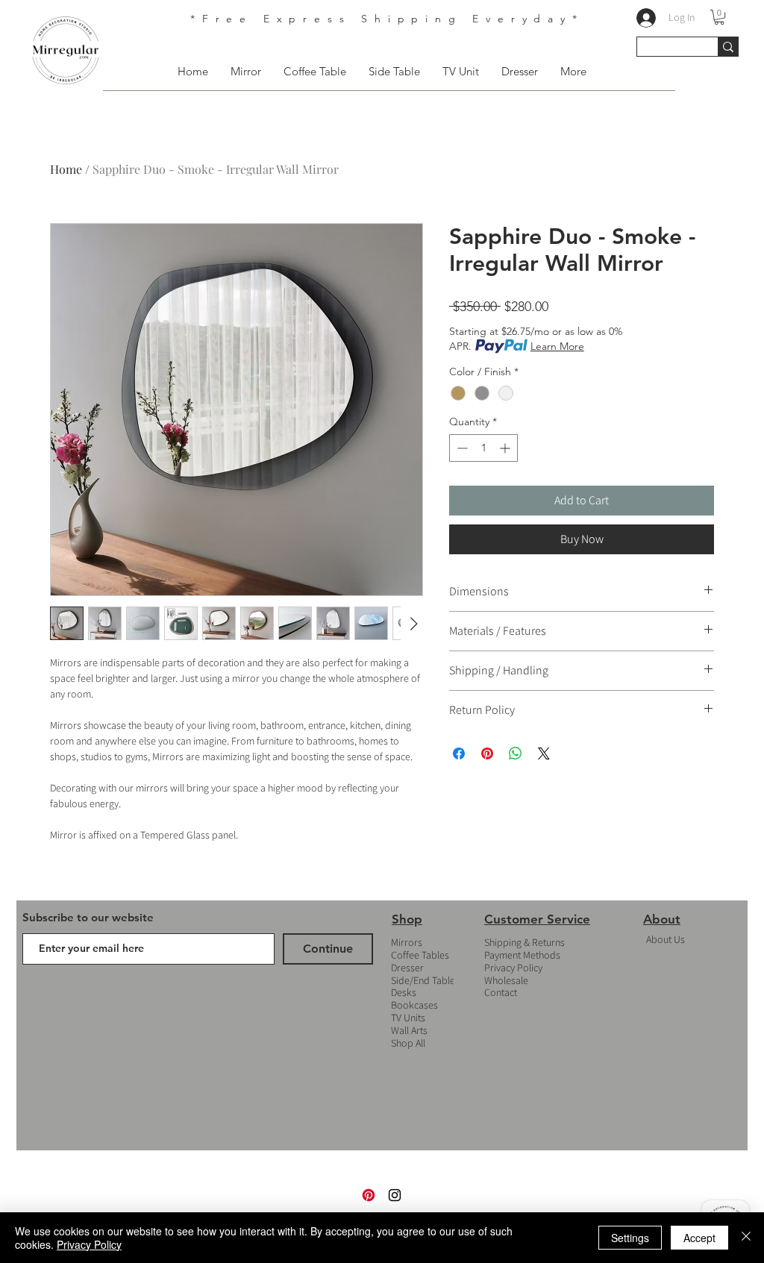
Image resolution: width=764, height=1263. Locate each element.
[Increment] (506, 448)
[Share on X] (544, 753)
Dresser (407, 967)
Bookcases (414, 1005)
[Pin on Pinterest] (487, 753)
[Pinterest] (368, 1195)
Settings (630, 1237)
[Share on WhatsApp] (516, 753)
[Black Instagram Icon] (394, 1195)
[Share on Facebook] (459, 753)
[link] (719, 17)
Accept (699, 1237)
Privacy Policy (513, 967)
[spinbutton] (483, 448)
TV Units (408, 1017)
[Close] (746, 1237)
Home (66, 169)
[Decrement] (460, 448)
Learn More (557, 346)
